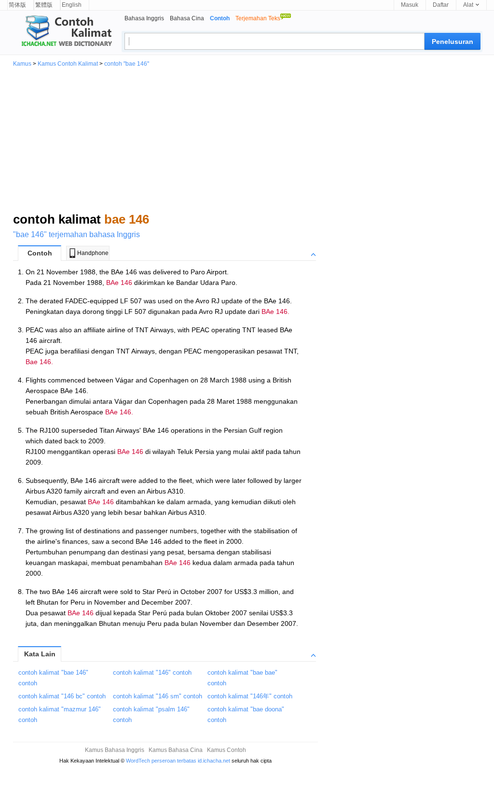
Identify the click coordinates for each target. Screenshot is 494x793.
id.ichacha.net (214, 761)
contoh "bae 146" (126, 63)
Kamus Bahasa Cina (176, 750)
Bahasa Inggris (144, 18)
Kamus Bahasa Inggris (114, 750)
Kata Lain (39, 654)
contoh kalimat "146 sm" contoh (157, 696)
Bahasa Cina (187, 18)
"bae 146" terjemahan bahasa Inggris (76, 234)
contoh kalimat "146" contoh (152, 672)
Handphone (93, 253)
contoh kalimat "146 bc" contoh (62, 696)
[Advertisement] (247, 139)
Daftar (441, 4)
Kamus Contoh (226, 750)
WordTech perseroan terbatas (161, 761)
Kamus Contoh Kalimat (68, 63)
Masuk (409, 4)
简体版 (17, 4)
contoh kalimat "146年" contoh (249, 696)
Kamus (22, 63)
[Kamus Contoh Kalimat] (62, 32)
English (72, 4)
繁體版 (44, 4)
